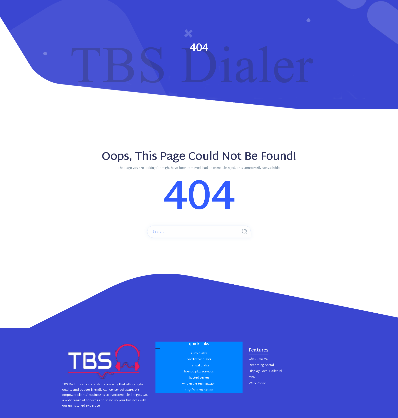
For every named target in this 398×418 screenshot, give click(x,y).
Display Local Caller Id (265, 371)
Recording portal (261, 365)
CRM (252, 377)
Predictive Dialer (199, 359)
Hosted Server (199, 378)
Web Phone (257, 383)
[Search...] (244, 231)
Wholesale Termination (199, 384)
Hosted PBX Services (199, 372)
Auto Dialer (199, 353)
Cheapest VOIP (260, 359)
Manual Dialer (199, 365)
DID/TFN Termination (199, 390)
